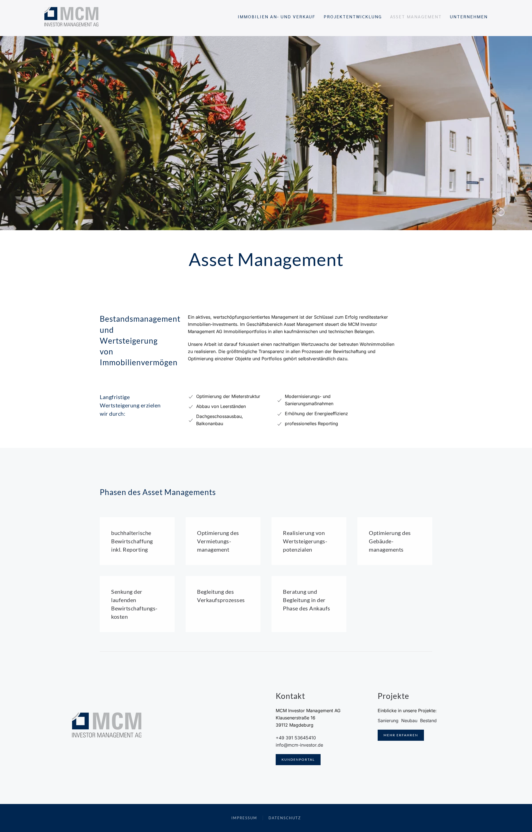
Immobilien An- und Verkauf (276, 16)
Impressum (244, 818)
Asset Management (416, 16)
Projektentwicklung (353, 16)
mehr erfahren (400, 735)
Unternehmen (469, 16)
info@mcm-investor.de (299, 745)
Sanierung (388, 720)
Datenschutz (284, 818)
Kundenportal (298, 759)
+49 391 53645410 (296, 737)
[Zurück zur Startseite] (71, 17)
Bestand (428, 720)
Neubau (409, 720)
